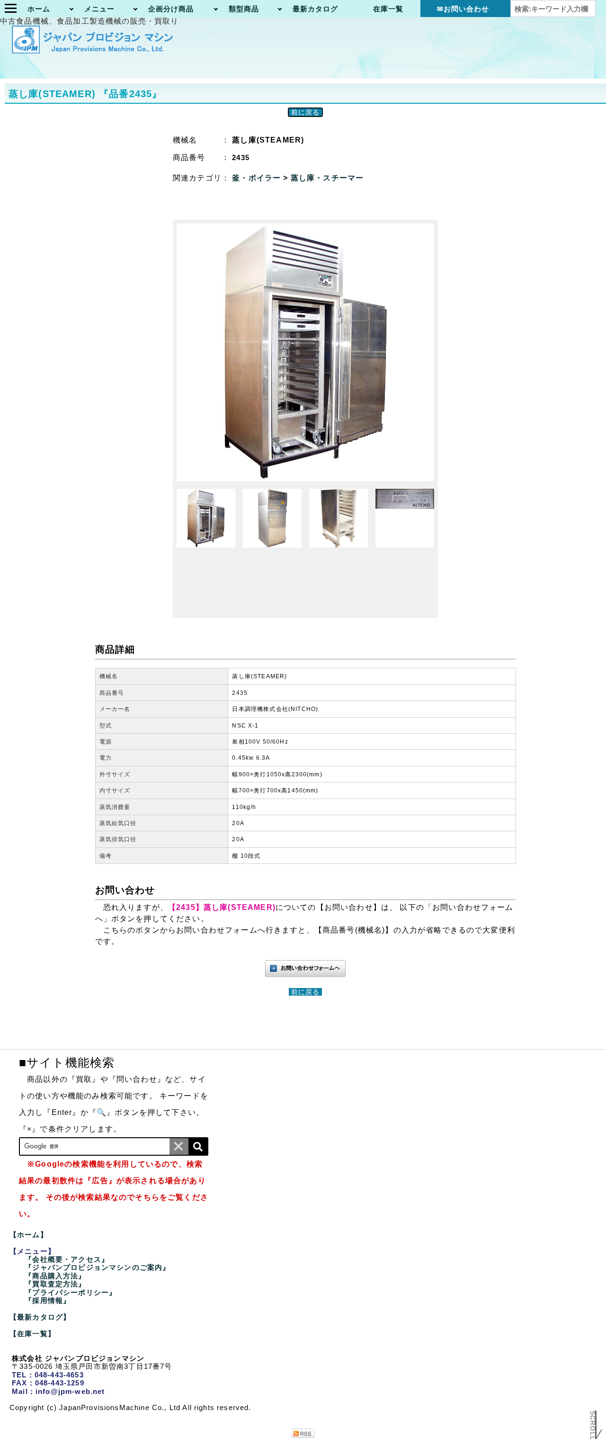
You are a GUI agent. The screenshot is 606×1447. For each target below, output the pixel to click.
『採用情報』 (48, 1300)
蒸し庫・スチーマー (327, 178)
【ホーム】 (28, 1235)
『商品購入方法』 (55, 1276)
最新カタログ (316, 9)
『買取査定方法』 (55, 1284)
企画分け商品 (171, 9)
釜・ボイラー (257, 178)
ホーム (38, 9)
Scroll (593, 1427)
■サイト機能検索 (67, 1062)
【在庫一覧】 (32, 1334)
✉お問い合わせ (463, 9)
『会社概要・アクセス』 (67, 1259)
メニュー (99, 9)
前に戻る (305, 112)
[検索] (197, 1146)
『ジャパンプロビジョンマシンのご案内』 (97, 1267)
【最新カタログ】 (40, 1317)
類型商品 (244, 9)
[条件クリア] (178, 1146)
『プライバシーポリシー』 (70, 1292)
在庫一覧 (388, 9)
